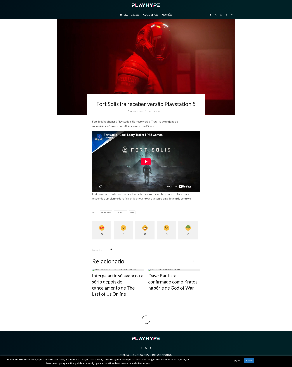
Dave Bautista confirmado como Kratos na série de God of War (172, 281)
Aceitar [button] (249, 360)
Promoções (167, 14)
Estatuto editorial (141, 354)
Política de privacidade (162, 354)
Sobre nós (124, 354)
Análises (135, 14)
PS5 (132, 212)
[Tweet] (119, 250)
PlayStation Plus (150, 14)
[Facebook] (210, 15)
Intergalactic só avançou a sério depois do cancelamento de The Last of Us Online (117, 285)
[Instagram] (221, 15)
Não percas (120, 212)
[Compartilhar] (111, 250)
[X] (215, 15)
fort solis (106, 212)
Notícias (124, 14)
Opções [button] (236, 360)
